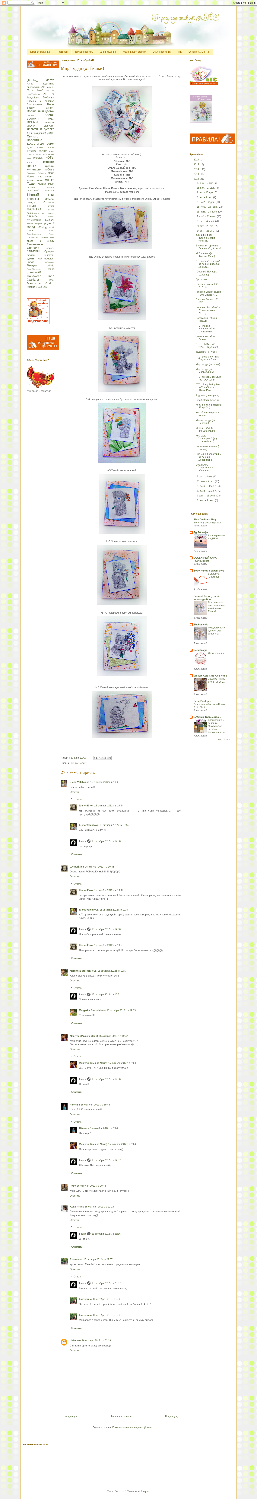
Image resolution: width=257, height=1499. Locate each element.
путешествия (34, 220)
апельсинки (33, 87)
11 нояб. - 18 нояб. (207, 211)
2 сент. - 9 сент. (206, 500)
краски (31, 165)
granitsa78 (34, 272)
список (50, 248)
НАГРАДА (31, 187)
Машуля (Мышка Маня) (84, 1036)
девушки (49, 125)
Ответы (78, 799)
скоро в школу (40, 240)
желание (31, 151)
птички (51, 217)
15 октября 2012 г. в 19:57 (106, 1160)
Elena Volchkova (79, 782)
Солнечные (35, 244)
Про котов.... (203, 279)
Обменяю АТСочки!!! (199, 52)
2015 (197, 164)
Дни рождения (108, 52)
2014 (197, 169)
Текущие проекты (84, 52)
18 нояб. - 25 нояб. (207, 206)
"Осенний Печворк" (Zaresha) (206, 273)
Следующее (71, 1416)
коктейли (38, 157)
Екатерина (76, 1259)
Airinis (50, 265)
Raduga (31, 286)
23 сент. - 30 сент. (207, 486)
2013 (197, 174)
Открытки (48, 202)
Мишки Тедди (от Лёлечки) (205, 422)
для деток (47, 143)
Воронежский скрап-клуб (209, 570)
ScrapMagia (200, 650)
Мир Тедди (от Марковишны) (205, 371)
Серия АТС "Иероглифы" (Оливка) (205, 467)
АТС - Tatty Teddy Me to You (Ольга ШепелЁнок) (208, 387)
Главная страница (40, 52)
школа (30, 262)
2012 (197, 178)
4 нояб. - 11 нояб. (207, 216)
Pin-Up (49, 283)
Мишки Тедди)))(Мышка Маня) (205, 429)
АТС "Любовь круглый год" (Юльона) (208, 378)
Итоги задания (216, 653)
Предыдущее (172, 1416)
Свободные (33, 237)
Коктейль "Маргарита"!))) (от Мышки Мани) (207, 438)
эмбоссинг (49, 262)
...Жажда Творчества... (207, 717)
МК (180, 52)
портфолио (39, 213)
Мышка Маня (46, 183)
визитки (50, 108)
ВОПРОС (31, 115)
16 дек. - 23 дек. (206, 187)
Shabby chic (201, 624)
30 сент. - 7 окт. (206, 481)
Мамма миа (34, 176)
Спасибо (33, 247)
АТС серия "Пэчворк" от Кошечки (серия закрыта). (208, 264)
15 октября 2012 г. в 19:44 (108, 805)
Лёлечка (75, 1104)
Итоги (39, 154)
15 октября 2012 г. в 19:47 (111, 970)
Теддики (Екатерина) (207, 395)
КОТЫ (50, 157)
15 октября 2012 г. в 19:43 (104, 782)
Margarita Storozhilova (83, 970)
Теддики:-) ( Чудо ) (206, 351)
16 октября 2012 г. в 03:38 (96, 1340)
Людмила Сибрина (36, 173)
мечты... (49, 176)
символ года (47, 238)
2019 (197, 159)
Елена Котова (45, 147)
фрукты (31, 255)
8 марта (47, 80)
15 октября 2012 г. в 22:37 (98, 1259)
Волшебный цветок (40, 111)
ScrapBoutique (202, 701)
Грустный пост (201, 561)
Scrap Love (42, 287)
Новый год (40, 195)
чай (40, 258)
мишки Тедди (78, 763)
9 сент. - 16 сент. (206, 495)
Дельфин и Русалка (40, 129)
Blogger (145, 1491)
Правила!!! (62, 52)
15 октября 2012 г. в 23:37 (106, 1283)
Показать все (224, 739)
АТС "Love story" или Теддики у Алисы (207, 358)
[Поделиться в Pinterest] (110, 758)
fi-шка (82, 841)
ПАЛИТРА (34, 209)
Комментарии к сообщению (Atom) (131, 1427)
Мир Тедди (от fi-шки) (208, 364)
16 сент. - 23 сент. (207, 490)
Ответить (75, 792)
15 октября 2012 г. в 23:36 (106, 1233)
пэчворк (49, 220)
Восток (49, 115)
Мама (51, 173)
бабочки (48, 97)
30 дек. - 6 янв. (205, 183)
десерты (33, 143)
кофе (29, 162)
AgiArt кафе (201, 532)
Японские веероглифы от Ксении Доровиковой (208, 457)
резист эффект (34, 224)
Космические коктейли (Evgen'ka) (208, 406)
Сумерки (49, 251)
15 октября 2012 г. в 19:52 (106, 994)
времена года (40, 118)
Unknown (75, 1340)
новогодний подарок (40, 190)
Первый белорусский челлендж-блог (207, 598)
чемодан (49, 258)
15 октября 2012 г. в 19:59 (108, 945)
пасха (30, 213)
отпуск (31, 205)
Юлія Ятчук (77, 1206)
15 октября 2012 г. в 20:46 (91, 1185)
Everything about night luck (207, 522)
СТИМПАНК (33, 251)
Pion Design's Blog (205, 519)
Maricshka (34, 283)
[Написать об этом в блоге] (99, 758)
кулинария (34, 169)
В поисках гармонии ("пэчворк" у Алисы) (208, 247)
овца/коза (33, 198)
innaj (51, 280)
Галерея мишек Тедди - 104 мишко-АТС (208, 293)
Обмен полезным (162, 52)
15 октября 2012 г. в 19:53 (121, 1010)
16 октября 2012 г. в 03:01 (107, 1299)
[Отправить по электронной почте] (95, 758)
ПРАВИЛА (32, 216)
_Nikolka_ (32, 80)
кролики (49, 166)
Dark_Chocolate (34, 269)
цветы (31, 258)
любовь (49, 169)
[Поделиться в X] (102, 758)
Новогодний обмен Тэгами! (206, 319)
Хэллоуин (49, 255)
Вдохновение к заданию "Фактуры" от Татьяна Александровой (216, 726)
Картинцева (48, 154)
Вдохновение (34, 104)
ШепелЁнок (86, 805)
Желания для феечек (134, 52)
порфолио (49, 213)
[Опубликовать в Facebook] (106, 758)
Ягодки (32, 265)
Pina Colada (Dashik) (207, 400)
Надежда (50, 187)
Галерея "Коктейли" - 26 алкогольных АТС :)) (208, 310)
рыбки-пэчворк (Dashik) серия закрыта (205, 237)
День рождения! (36, 133)
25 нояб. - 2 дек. (206, 202)
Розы (40, 227)
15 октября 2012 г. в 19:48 (114, 909)
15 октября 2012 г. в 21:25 (99, 1206)
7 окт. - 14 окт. (205, 476)
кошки (48, 162)
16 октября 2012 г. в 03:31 (107, 1315)
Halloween (34, 276)
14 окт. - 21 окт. (206, 230)
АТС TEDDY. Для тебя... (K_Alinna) (207, 345)
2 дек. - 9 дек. (205, 197)
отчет (51, 206)
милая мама (35, 180)
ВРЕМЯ (32, 122)
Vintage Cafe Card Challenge (210, 675)
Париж (51, 210)
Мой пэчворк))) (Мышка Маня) (205, 255)
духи (29, 147)
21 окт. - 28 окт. (206, 226)
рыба (51, 230)
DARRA (51, 269)
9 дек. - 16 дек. (205, 192)
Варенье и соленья (40, 101)
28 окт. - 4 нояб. (206, 221)
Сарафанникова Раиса (40, 234)
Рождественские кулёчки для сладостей (217, 630)
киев (29, 158)
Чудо (73, 1185)
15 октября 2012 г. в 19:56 (106, 841)
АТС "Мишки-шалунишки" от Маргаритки (206, 328)
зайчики (43, 151)
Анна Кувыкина (40, 83)
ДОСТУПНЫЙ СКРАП (206, 557)
